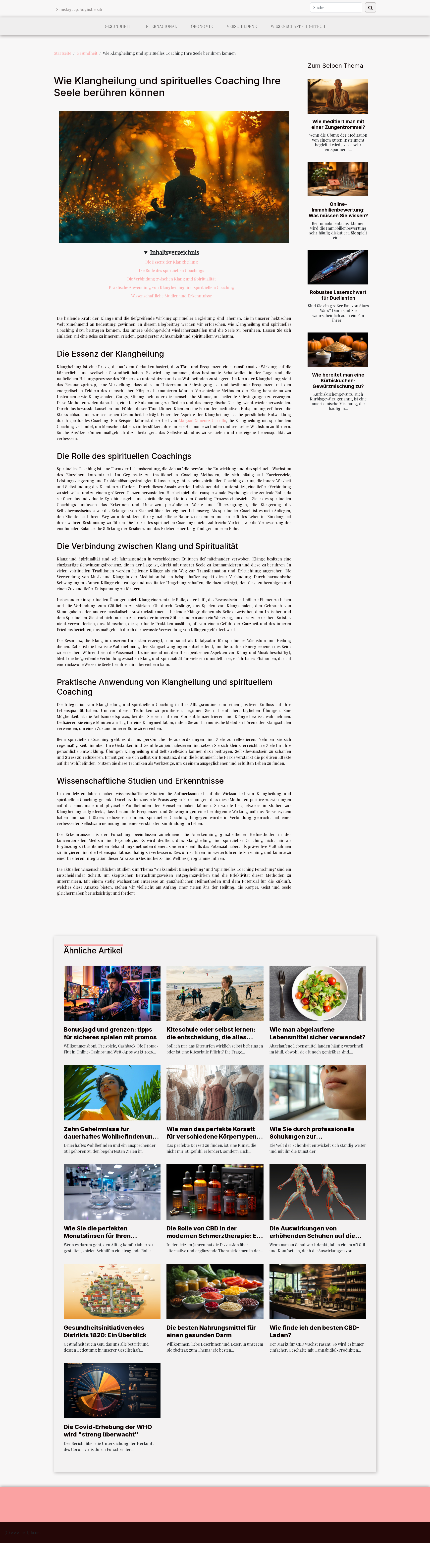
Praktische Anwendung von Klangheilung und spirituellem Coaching (171, 287)
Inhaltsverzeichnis (174, 252)
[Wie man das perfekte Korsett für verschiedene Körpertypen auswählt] (214, 1092)
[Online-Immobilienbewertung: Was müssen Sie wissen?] (338, 179)
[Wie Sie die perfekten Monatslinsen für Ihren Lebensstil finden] (112, 1191)
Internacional (160, 26)
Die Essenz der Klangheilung (171, 262)
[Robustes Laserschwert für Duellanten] (338, 267)
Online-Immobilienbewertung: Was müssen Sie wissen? (338, 210)
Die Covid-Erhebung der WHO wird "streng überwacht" (108, 1430)
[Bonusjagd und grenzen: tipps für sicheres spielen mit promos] (112, 992)
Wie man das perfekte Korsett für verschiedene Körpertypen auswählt (211, 1136)
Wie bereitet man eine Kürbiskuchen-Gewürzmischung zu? (338, 380)
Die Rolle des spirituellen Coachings (171, 270)
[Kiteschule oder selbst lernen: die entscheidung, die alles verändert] (214, 992)
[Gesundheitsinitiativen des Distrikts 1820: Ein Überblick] (112, 1290)
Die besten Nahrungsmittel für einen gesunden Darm (211, 1331)
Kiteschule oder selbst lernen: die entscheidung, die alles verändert (211, 1037)
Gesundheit (117, 26)
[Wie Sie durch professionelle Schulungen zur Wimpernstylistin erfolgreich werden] (317, 1092)
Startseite (62, 53)
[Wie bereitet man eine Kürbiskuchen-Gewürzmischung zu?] (338, 349)
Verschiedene (242, 26)
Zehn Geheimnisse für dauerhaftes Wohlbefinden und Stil (110, 1136)
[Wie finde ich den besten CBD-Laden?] (317, 1290)
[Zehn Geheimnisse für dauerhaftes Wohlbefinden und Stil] (112, 1092)
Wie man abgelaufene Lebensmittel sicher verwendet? (317, 1033)
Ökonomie (202, 26)
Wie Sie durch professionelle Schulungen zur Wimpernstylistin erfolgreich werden (312, 1140)
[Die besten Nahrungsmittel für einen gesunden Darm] (214, 1290)
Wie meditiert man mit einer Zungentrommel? (338, 124)
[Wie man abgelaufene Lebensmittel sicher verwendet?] (317, 992)
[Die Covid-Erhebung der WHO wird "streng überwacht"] (112, 1390)
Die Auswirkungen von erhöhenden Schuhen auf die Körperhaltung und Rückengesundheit (312, 1240)
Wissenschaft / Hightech (298, 26)
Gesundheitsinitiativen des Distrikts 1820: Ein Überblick (105, 1331)
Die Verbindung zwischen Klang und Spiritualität (171, 278)
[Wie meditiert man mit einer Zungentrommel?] (338, 96)
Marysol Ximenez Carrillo (202, 420)
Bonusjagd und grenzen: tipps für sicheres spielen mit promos (110, 1033)
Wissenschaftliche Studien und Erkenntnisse (171, 295)
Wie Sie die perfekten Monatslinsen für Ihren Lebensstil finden (97, 1236)
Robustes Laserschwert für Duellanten (338, 295)
